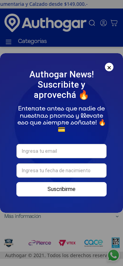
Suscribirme (61, 189)
